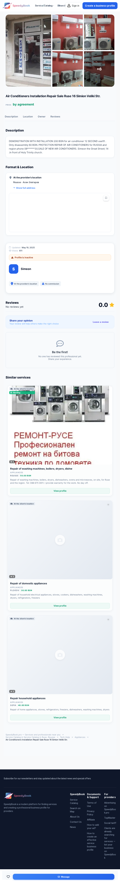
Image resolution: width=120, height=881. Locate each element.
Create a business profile (100, 5)
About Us (75, 816)
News (73, 827)
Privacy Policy (90, 813)
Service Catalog (74, 801)
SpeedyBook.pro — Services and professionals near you (33, 734)
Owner (41, 116)
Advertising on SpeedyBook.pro (110, 807)
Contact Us (76, 822)
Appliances (80, 737)
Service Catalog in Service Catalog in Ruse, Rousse (30, 737)
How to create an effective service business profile (92, 841)
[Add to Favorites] (108, 390)
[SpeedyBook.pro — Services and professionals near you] (16, 6)
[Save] (9, 877)
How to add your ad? (93, 826)
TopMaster (109, 817)
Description (11, 116)
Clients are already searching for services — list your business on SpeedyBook (110, 843)
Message (65, 877)
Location (28, 116)
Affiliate (91, 819)
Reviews (55, 116)
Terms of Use (92, 804)
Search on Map (75, 810)
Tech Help (65, 737)
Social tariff (110, 823)
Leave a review (101, 322)
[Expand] (106, 198)
